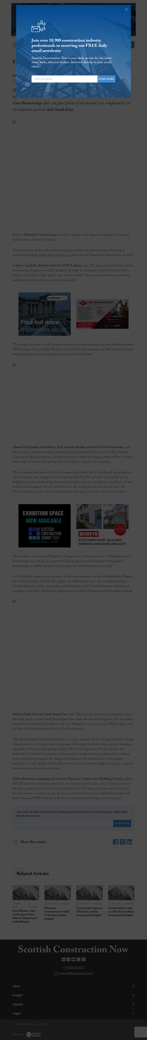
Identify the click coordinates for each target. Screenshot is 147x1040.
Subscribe (106, 78)
